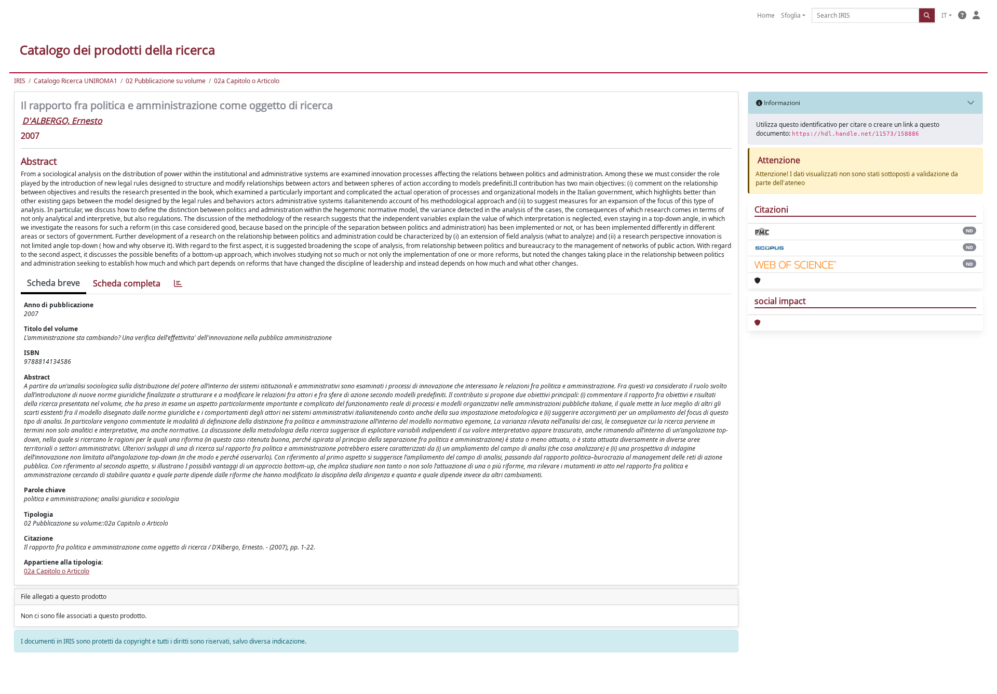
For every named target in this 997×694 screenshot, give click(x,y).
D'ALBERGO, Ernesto (62, 120)
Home (766, 15)
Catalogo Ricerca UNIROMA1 (75, 80)
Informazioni (781, 102)
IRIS (19, 80)
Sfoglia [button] (791, 15)
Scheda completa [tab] (126, 283)
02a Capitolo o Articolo (246, 80)
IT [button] (944, 15)
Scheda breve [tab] (53, 283)
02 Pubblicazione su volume (166, 80)
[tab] (178, 283)
